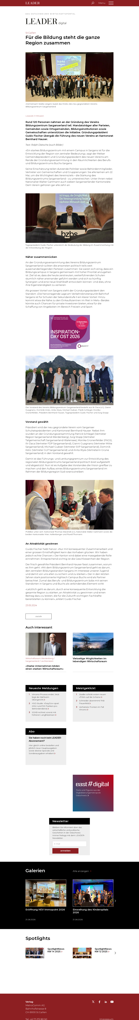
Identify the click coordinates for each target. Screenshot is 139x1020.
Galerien (35, 870)
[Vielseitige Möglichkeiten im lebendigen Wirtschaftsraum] (93, 652)
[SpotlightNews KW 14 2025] (46, 953)
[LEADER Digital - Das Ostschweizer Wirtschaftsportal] (35, 3)
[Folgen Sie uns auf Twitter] (93, 1002)
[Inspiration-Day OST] (69, 332)
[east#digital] (93, 793)
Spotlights (38, 938)
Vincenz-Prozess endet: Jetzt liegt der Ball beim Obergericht (45, 697)
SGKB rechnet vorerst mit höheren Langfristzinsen (44, 713)
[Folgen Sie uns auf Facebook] (99, 1002)
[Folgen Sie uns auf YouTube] (111, 1002)
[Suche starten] (92, 3)
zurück (38, 616)
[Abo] (46, 746)
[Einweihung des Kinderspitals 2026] (93, 901)
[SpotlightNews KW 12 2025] (93, 953)
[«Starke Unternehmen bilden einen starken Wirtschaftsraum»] (46, 652)
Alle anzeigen (81, 871)
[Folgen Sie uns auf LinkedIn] (105, 1002)
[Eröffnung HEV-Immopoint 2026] (46, 901)
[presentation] (24, 901)
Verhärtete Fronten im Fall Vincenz (91, 708)
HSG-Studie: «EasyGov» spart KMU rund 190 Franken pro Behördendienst (45, 706)
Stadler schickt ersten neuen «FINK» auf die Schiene (92, 695)
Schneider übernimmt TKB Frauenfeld (91, 702)
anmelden (65, 851)
